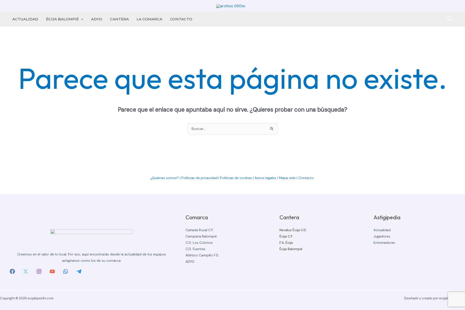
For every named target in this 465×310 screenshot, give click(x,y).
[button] (81, 19)
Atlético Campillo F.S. (202, 255)
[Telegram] (79, 271)
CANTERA (119, 19)
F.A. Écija (286, 242)
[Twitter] (25, 271)
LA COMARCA (149, 19)
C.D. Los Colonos (199, 242)
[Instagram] (39, 271)
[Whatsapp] (65, 271)
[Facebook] (12, 271)
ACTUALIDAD (25, 19)
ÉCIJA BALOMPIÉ (62, 19)
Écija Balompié (290, 249)
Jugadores (381, 236)
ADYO (96, 19)
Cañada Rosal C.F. (200, 230)
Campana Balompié (201, 236)
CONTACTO (181, 19)
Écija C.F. (286, 236)
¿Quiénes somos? (164, 178)
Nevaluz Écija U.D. (293, 230)
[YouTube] (52, 271)
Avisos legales (265, 178)
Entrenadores (384, 242)
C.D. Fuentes (195, 249)
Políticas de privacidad (199, 178)
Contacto (306, 178)
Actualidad (382, 230)
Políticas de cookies (236, 178)
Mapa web (287, 178)
